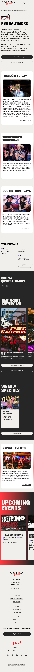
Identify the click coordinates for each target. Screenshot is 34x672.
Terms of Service (19, 665)
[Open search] (25, 3)
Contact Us (17, 617)
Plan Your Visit (17, 612)
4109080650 (21, 252)
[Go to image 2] (17, 467)
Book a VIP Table (16, 62)
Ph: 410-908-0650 (15, 588)
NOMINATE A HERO (25, 121)
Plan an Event (16, 601)
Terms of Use (21, 651)
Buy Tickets (16, 634)
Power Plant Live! (6, 10)
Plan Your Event (26, 484)
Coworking (16, 609)
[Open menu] (29, 3)
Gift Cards (15, 620)
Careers (17, 606)
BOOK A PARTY (25, 229)
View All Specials (17, 433)
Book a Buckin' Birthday (16, 57)
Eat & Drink (15, 10)
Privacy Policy (12, 651)
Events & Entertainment (16, 598)
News (16, 623)
